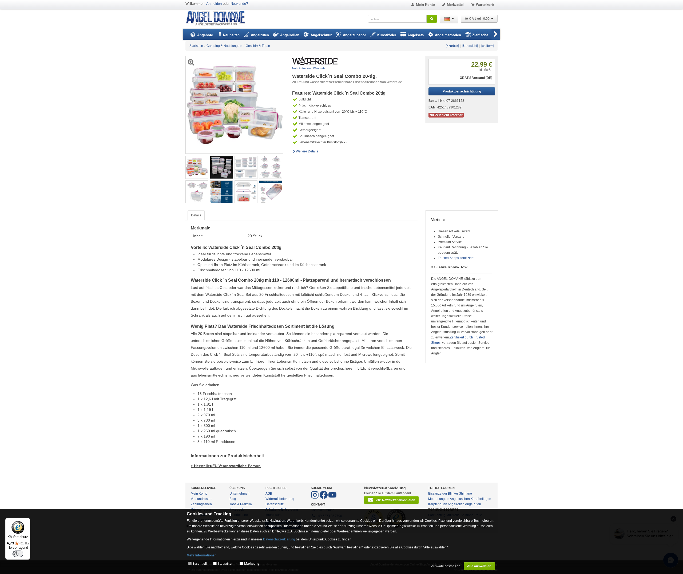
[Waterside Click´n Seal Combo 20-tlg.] (196, 167)
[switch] (18, 554)
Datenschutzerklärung (279, 539)
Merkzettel (455, 5)
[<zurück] (452, 46)
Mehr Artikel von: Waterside (308, 68)
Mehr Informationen (201, 555)
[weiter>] (487, 46)
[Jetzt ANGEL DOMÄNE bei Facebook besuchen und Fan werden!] (315, 498)
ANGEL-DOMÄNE (218, 18)
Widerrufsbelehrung (279, 499)
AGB (268, 493)
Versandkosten (201, 499)
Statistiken (225, 563)
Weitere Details (307, 151)
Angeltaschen (460, 499)
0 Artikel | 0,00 (479, 19)
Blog (232, 499)
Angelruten (473, 504)
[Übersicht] (470, 46)
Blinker (453, 493)
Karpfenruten (437, 504)
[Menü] (27, 521)
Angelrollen (456, 504)
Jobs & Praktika (240, 504)
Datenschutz (274, 504)
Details (196, 215)
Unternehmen (239, 493)
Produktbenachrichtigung (462, 91)
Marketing (251, 563)
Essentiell (200, 563)
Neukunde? (239, 4)
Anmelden (214, 4)
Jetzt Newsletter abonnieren (395, 500)
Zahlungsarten (201, 504)
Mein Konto (425, 5)
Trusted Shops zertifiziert (456, 258)
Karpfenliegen (481, 499)
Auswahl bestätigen (445, 566)
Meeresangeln (438, 499)
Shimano (465, 493)
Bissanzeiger (437, 493)
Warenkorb (485, 5)
